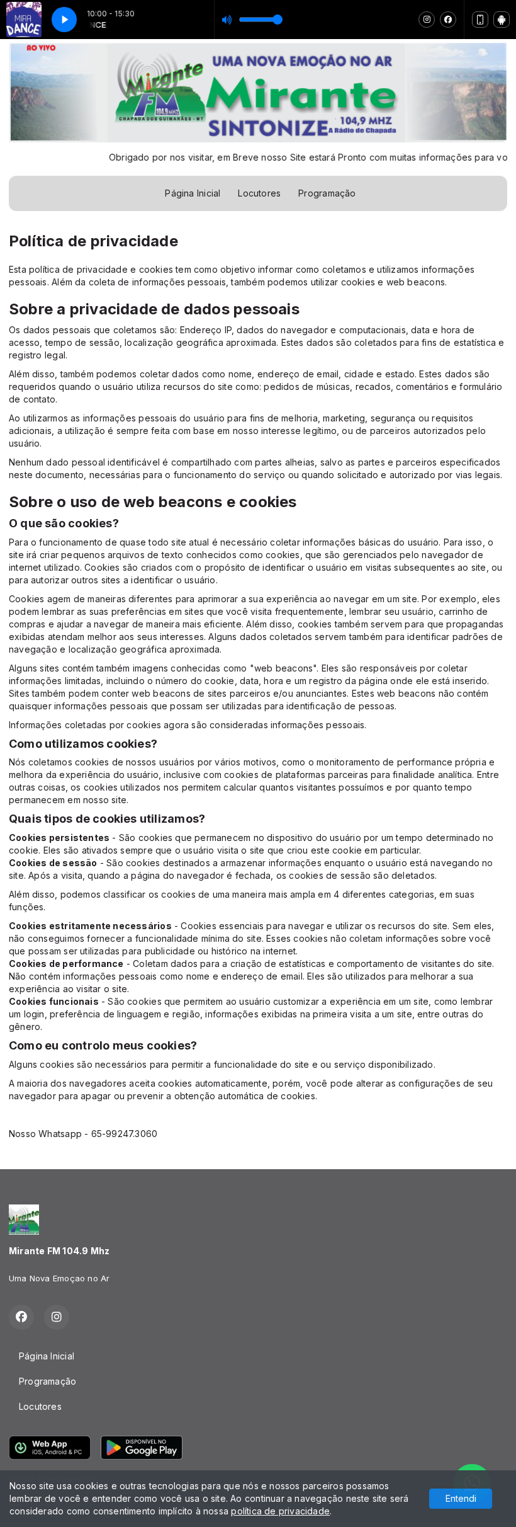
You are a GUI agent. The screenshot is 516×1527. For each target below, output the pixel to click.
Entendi (461, 1498)
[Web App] (480, 19)
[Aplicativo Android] (501, 19)
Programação (327, 193)
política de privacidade (280, 1511)
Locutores (259, 193)
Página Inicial (192, 193)
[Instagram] (426, 19)
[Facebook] (448, 19)
